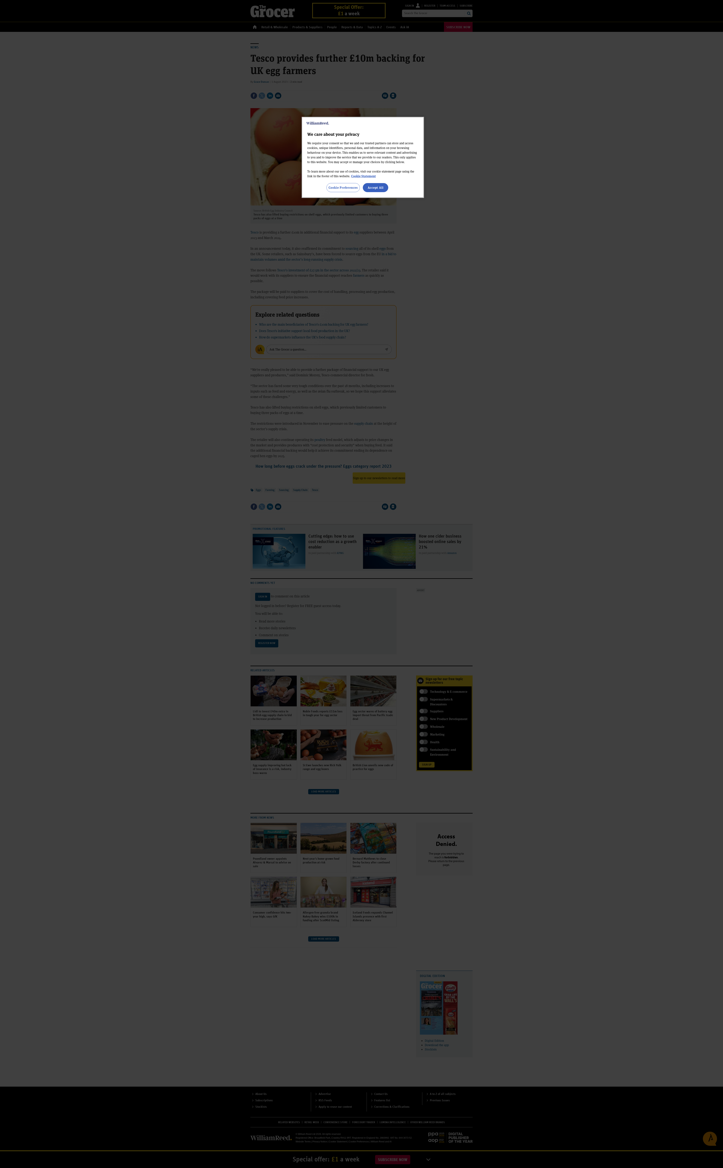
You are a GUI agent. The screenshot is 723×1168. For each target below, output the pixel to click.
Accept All (376, 187)
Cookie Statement (363, 176)
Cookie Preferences (343, 187)
